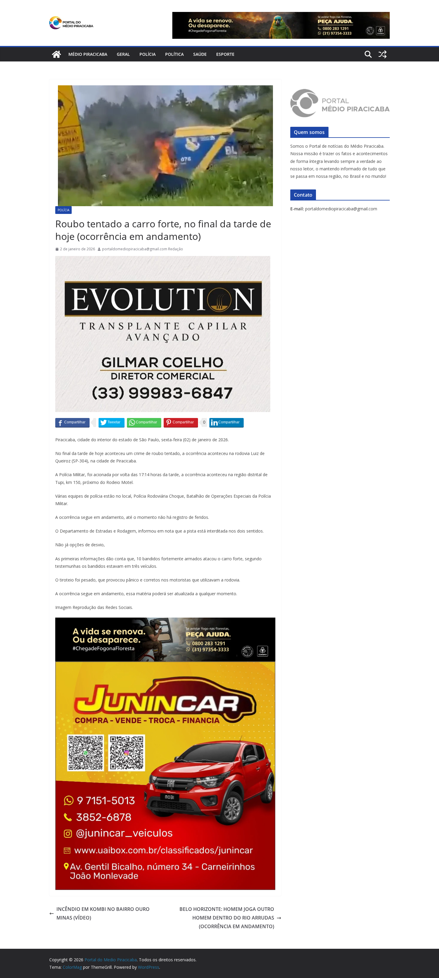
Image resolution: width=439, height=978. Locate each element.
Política (174, 54)
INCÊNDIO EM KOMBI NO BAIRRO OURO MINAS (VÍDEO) (103, 913)
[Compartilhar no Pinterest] (181, 422)
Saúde (200, 54)
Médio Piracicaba (87, 54)
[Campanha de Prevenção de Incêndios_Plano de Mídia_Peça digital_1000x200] (165, 621)
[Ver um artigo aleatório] (382, 54)
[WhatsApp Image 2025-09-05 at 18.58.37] (162, 260)
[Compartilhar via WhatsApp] (144, 422)
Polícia (147, 54)
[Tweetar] (112, 422)
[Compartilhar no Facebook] (72, 422)
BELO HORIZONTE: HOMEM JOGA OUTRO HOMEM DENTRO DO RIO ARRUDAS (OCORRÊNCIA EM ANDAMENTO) (226, 918)
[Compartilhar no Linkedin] (226, 422)
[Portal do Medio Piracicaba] (56, 54)
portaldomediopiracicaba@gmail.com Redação (142, 249)
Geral (123, 54)
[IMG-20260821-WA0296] (165, 665)
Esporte (225, 54)
